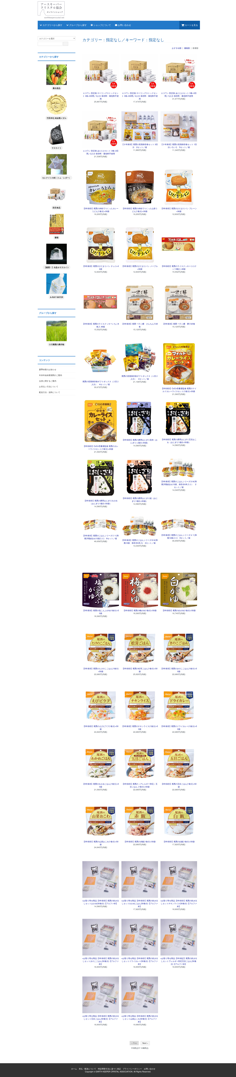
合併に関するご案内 (47, 381)
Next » (145, 1043)
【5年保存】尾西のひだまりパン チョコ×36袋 (100, 267)
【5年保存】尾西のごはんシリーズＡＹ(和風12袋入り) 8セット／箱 (179, 536)
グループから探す (78, 25)
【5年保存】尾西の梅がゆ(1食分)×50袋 (140, 610)
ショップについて (102, 25)
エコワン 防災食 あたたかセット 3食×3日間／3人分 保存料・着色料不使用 (179, 94)
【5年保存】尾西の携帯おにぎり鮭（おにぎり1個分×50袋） (139, 499)
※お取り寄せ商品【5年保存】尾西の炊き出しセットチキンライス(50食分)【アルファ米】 (178, 903)
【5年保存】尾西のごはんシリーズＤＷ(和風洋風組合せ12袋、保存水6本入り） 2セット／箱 (179, 484)
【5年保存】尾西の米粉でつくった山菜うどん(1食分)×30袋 (139, 210)
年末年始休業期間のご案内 (50, 375)
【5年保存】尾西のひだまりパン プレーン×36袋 (179, 210)
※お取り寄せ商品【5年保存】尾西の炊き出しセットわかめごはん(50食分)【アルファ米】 (139, 903)
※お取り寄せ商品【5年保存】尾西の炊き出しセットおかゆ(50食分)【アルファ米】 (100, 902)
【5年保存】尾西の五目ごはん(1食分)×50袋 (179, 785)
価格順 (187, 48)
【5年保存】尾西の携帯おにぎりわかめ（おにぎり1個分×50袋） (100, 502)
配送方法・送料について (49, 392)
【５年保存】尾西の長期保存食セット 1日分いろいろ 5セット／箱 (179, 145)
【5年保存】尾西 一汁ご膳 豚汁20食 (179, 323)
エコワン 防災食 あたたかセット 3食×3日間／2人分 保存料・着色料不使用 (100, 152)
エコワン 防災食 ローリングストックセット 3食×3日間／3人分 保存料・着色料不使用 (101, 96)
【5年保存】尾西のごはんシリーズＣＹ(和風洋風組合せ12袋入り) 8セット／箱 (100, 537)
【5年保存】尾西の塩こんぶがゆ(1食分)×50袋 (100, 612)
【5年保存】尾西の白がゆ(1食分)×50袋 (179, 610)
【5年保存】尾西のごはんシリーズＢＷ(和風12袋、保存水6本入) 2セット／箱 (140, 541)
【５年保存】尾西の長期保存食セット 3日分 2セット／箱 (140, 145)
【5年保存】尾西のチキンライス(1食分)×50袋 (140, 727)
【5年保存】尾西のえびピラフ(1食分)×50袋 (100, 727)
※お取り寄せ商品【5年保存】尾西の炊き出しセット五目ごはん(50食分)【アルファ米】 (100, 1019)
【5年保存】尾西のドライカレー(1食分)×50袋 (179, 727)
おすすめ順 (176, 48)
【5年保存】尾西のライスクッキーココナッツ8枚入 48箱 (179, 267)
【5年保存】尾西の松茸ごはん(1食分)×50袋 (139, 670)
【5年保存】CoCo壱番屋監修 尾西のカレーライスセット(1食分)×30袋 (100, 447)
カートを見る (191, 25)
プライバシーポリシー (132, 1068)
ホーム (74, 1068)
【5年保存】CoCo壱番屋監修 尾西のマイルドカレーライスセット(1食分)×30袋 (178, 390)
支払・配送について (87, 1068)
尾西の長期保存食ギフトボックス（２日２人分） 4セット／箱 (100, 383)
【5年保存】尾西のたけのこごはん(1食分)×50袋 (101, 670)
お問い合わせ (124, 25)
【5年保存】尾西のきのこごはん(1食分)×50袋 (179, 670)
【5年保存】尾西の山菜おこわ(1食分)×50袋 (100, 843)
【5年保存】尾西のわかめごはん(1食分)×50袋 (100, 785)
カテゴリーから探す (52, 25)
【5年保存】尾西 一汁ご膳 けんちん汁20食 (140, 325)
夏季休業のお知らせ (47, 369)
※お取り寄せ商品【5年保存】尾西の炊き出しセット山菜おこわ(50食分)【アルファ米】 (139, 1019)
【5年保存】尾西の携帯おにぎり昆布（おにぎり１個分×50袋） (139, 441)
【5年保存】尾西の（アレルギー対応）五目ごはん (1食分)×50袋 (139, 785)
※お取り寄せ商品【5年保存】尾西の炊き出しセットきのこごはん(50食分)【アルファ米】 (100, 961)
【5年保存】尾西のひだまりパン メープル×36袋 (140, 267)
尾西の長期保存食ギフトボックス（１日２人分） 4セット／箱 (140, 377)
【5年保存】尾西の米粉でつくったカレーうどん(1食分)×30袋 (100, 210)
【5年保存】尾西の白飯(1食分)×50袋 (179, 841)
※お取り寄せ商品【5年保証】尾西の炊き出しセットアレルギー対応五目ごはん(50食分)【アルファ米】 (178, 961)
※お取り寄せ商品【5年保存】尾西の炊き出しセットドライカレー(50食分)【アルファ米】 (139, 961)
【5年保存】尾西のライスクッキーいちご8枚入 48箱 (100, 325)
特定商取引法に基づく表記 (109, 1068)
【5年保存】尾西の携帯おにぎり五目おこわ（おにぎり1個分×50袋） (179, 441)
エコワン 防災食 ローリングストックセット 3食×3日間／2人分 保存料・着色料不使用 (140, 96)
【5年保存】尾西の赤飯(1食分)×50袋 (140, 841)
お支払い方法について (48, 386)
